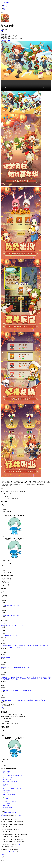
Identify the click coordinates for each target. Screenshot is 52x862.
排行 (4, 8)
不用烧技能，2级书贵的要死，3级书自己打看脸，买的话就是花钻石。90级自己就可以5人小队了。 (24, 700)
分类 (4, 9)
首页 (4, 5)
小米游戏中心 (5, 2)
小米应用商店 (4, 812)
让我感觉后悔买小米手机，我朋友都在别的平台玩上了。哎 (15, 667)
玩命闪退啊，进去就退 (6, 657)
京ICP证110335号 (10, 852)
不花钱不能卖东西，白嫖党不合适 (9, 635)
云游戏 (5, 7)
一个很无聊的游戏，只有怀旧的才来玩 (10, 605)
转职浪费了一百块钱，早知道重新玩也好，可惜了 (12, 625)
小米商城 (9, 812)
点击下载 (3, 707)
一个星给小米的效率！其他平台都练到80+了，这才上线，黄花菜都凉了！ (18, 690)
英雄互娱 (13, 812)
